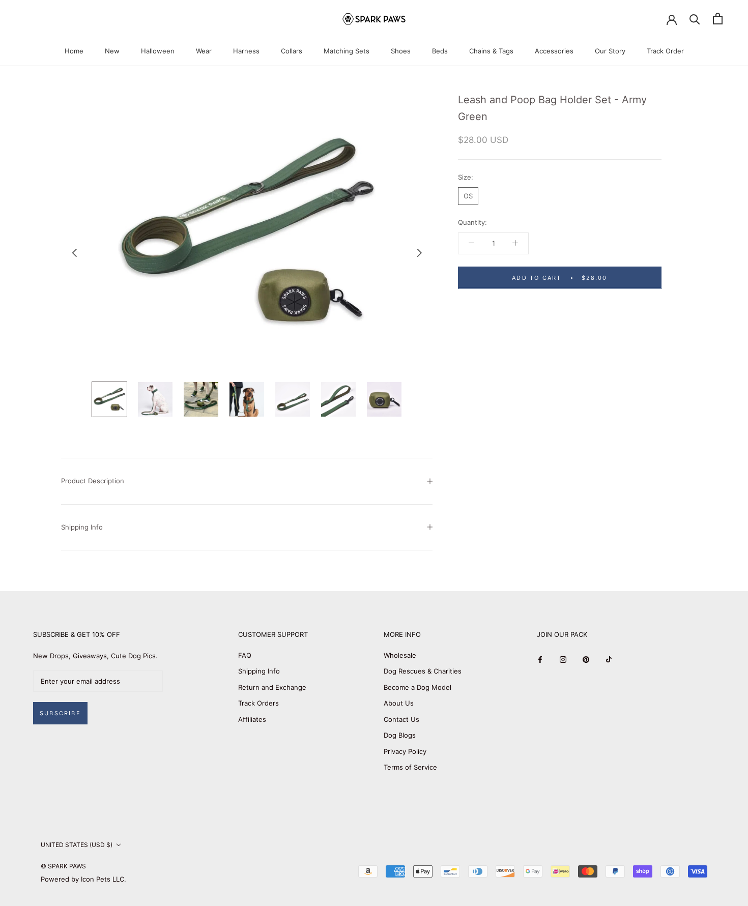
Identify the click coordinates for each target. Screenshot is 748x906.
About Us (399, 703)
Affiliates (252, 719)
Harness (246, 51)
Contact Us (401, 719)
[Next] (419, 253)
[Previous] (74, 253)
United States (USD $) (76, 845)
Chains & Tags (491, 51)
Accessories (554, 51)
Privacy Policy (405, 751)
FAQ (244, 655)
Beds (440, 51)
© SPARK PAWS (63, 866)
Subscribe (60, 713)
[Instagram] (563, 659)
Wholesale (400, 655)
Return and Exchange (272, 687)
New (112, 51)
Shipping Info (82, 527)
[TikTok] (609, 659)
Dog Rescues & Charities (423, 671)
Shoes (401, 51)
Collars (291, 51)
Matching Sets (346, 51)
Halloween (158, 51)
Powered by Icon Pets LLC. (83, 879)
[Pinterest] (586, 659)
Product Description (92, 481)
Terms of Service (410, 767)
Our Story (610, 51)
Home (74, 51)
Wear (204, 51)
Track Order (665, 51)
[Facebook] (540, 659)
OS (468, 195)
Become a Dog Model (417, 687)
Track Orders (258, 703)
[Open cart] (718, 18)
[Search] (694, 18)
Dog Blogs (400, 735)
